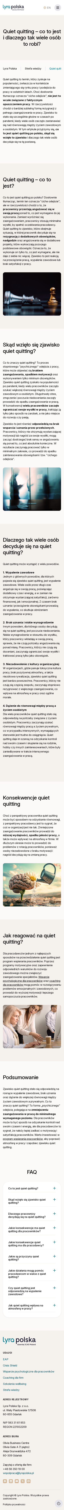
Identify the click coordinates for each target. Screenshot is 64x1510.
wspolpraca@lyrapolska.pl (18, 1473)
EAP (5, 1359)
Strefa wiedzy (11, 1390)
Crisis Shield (10, 1365)
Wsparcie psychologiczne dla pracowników (28, 1371)
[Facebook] (5, 1481)
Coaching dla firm (13, 1377)
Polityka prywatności (14, 1504)
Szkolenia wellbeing (14, 1383)
